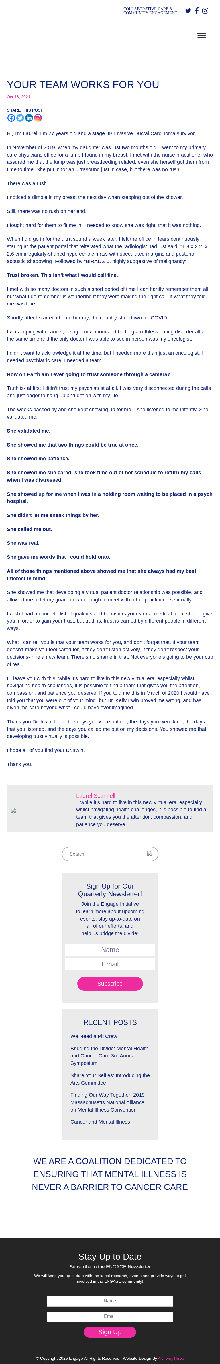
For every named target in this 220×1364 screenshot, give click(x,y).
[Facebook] (11, 118)
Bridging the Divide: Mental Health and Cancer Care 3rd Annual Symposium (109, 1056)
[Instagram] (38, 118)
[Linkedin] (29, 118)
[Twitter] (20, 118)
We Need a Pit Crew (93, 1036)
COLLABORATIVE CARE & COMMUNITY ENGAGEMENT (150, 11)
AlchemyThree (171, 1358)
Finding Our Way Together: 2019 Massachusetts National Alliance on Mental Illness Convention (107, 1102)
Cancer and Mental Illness (100, 1122)
